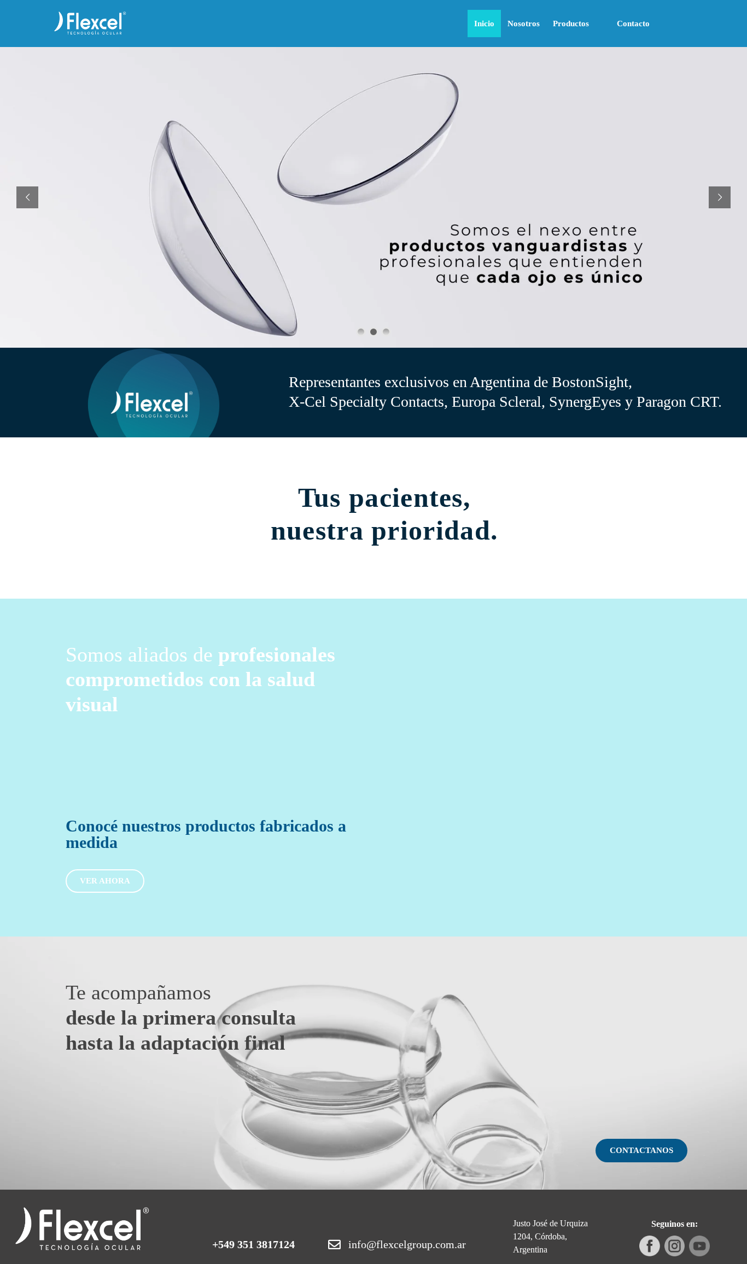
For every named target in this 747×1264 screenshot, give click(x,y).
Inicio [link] (484, 23)
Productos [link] (571, 23)
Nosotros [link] (523, 23)
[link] (90, 23)
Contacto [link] (633, 23)
